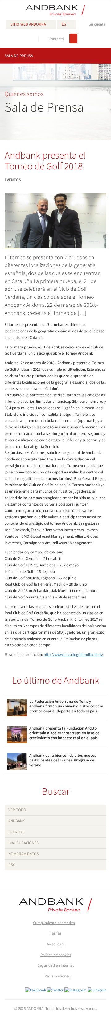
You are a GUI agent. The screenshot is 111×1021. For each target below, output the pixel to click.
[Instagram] (75, 990)
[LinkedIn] (97, 990)
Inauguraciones (23, 842)
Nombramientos (23, 853)
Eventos (16, 832)
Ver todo (17, 809)
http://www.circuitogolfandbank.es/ (73, 654)
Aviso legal (55, 944)
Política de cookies (55, 954)
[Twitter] (55, 990)
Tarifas (55, 933)
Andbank (16, 820)
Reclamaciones (57, 976)
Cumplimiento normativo (54, 922)
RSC (11, 864)
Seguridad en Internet (56, 965)
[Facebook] (35, 990)
